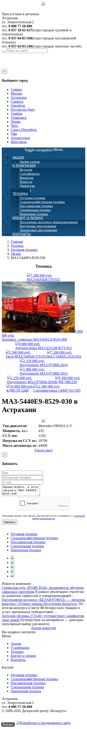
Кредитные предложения (38, 226)
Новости (26, 182)
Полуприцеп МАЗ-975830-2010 (31, 380)
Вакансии (26, 178)
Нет (9, 67)
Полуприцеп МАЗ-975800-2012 (44, 371)
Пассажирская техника (36, 206)
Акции (18, 157)
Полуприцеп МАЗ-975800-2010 (44, 363)
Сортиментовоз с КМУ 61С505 (57, 388)
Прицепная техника (26, 550)
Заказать (10, 522)
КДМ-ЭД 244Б (19, 388)
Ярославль (19, 142)
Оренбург (18, 105)
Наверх (8, 724)
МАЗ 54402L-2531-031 (64, 354)
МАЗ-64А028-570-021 (43, 277)
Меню (43, 150)
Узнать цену (43, 450)
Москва (16, 93)
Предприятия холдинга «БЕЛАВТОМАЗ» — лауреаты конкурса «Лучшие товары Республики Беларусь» (43, 602)
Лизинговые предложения (38, 230)
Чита (14, 126)
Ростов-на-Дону (23, 109)
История (26, 169)
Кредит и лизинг (27, 218)
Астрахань (36, 55)
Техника (20, 194)
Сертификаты (29, 173)
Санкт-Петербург (24, 130)
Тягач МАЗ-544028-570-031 (26, 354)
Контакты (21, 234)
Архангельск (20, 138)
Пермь (16, 122)
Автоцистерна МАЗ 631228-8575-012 (43, 346)
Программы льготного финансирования (49, 222)
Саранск (17, 101)
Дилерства (27, 186)
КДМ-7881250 (67, 380)
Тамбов (16, 113)
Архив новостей (43, 628)
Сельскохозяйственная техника (42, 202)
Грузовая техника (32, 198)
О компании (24, 165)
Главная (17, 242)
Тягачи (16, 254)
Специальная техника (35, 210)
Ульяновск (19, 118)
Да (4, 67)
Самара (16, 89)
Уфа (14, 134)
